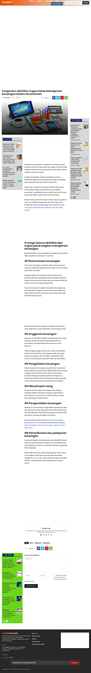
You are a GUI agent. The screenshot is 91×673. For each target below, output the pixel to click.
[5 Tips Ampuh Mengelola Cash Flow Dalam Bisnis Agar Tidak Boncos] (19, 598)
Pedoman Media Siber (38, 644)
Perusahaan (46, 543)
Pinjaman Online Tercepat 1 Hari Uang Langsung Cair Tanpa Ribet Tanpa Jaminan (9, 147)
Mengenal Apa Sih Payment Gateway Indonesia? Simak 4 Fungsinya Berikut (9, 587)
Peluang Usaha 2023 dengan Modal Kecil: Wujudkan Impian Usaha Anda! (76, 187)
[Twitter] (58, 97)
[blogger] (41, 534)
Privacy (34, 639)
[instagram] (46, 534)
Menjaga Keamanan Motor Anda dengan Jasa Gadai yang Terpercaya (9, 613)
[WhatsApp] (66, 97)
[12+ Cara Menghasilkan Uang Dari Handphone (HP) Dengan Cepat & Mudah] (19, 168)
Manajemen (38, 543)
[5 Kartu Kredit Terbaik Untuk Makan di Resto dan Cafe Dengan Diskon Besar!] (19, 561)
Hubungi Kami (36, 636)
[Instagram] (5, 657)
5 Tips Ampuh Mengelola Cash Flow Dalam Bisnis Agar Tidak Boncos (9, 601)
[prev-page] (4, 621)
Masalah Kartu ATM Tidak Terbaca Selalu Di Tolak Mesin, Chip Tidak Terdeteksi (9, 159)
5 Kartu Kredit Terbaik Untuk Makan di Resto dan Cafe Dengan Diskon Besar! (9, 563)
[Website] (12, 657)
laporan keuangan (36, 458)
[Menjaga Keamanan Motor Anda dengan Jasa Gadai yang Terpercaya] (19, 611)
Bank (31, 543)
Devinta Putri (6, 97)
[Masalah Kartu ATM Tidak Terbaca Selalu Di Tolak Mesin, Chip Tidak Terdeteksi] (19, 157)
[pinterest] (48, 534)
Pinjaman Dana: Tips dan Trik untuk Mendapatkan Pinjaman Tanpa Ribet (76, 147)
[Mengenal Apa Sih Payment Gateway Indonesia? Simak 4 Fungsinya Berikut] (19, 584)
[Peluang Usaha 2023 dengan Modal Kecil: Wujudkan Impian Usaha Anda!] (86, 184)
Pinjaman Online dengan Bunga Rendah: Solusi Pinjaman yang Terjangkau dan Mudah (76, 173)
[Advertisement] (45, 18)
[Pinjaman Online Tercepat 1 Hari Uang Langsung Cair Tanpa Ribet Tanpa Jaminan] (19, 145)
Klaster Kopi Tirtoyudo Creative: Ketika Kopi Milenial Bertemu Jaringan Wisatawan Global (76, 131)
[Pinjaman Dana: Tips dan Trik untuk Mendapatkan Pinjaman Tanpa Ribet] (86, 144)
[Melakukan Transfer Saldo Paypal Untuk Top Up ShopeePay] (19, 573)
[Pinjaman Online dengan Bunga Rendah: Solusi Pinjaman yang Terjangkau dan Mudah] (86, 169)
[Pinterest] (62, 97)
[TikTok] (7, 657)
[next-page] (7, 621)
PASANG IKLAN (36, 641)
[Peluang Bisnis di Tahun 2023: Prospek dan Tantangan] (86, 159)
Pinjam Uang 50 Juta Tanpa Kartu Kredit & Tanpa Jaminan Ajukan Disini (9, 184)
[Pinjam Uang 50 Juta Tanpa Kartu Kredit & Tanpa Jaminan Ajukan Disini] (19, 181)
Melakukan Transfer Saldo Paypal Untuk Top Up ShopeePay (9, 575)
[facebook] (43, 534)
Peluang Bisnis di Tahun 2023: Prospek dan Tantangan (76, 160)
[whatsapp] (51, 534)
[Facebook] (54, 97)
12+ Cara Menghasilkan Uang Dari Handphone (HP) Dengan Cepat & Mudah (9, 171)
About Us (35, 633)
